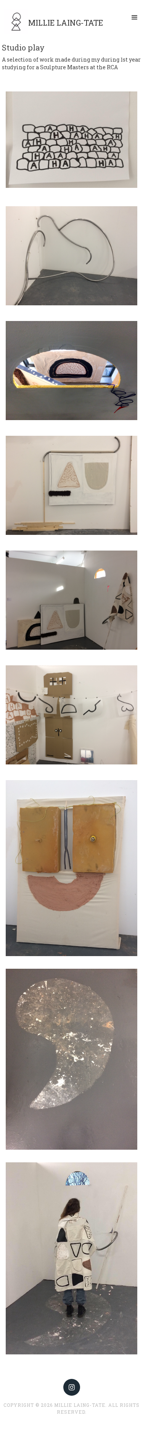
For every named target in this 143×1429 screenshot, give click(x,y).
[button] (134, 17)
